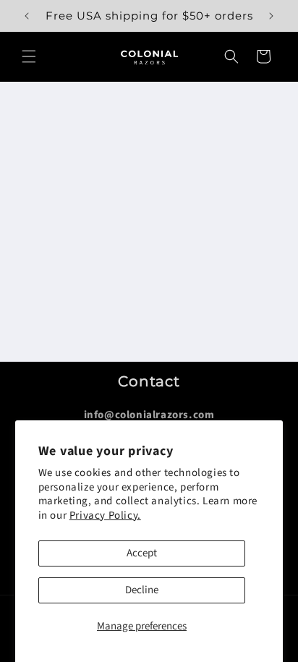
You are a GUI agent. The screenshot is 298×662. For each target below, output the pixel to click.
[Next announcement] (271, 16)
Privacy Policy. (105, 515)
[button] (29, 56)
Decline (141, 590)
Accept (142, 553)
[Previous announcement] (27, 16)
